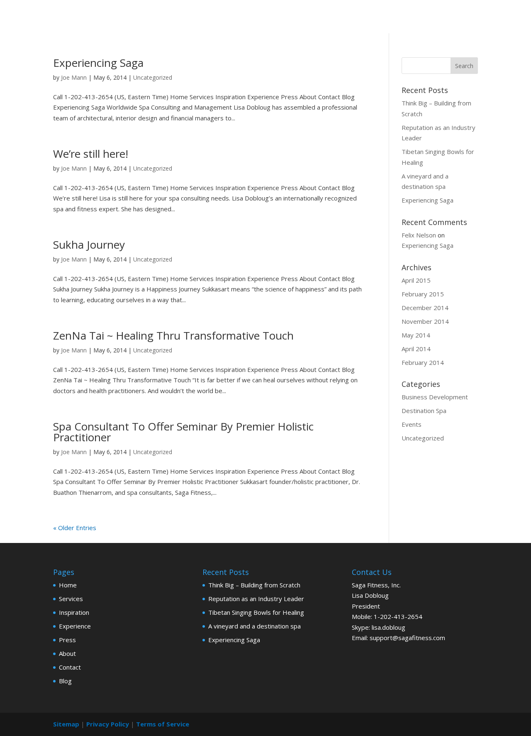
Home (68, 585)
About (67, 653)
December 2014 (425, 307)
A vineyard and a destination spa (254, 626)
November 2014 (425, 321)
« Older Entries (74, 527)
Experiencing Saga (98, 62)
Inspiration (74, 612)
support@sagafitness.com (407, 637)
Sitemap (66, 724)
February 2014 (423, 362)
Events (411, 424)
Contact (70, 667)
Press (67, 640)
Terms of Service (162, 724)
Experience (75, 626)
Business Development (435, 397)
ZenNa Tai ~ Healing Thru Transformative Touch (173, 335)
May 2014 (416, 335)
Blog (65, 681)
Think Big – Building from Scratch (254, 585)
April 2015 (416, 280)
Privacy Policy (107, 724)
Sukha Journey (89, 244)
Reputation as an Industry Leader (256, 598)
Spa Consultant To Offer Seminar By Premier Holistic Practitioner (183, 432)
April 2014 (416, 349)
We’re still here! (90, 153)
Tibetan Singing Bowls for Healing (256, 612)
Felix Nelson (419, 235)
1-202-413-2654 (398, 616)
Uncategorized (152, 77)
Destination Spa (424, 410)
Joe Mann (74, 77)
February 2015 (423, 294)
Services (71, 598)
